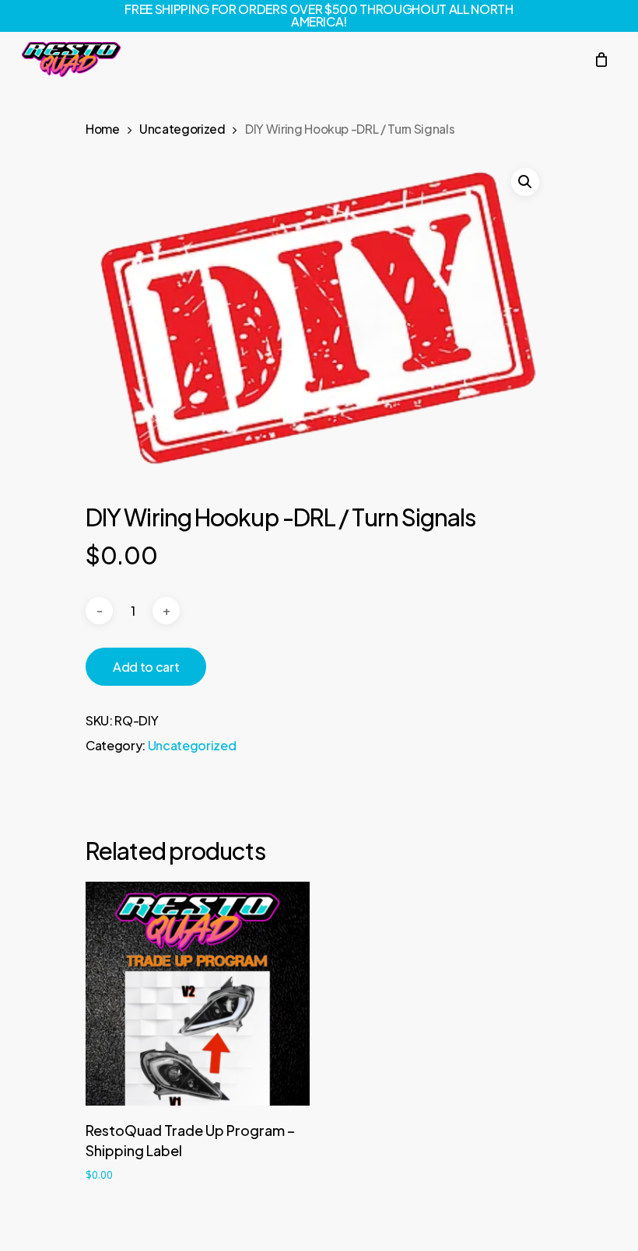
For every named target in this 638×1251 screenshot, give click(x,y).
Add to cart (146, 667)
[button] (525, 182)
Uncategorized (182, 128)
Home (103, 128)
